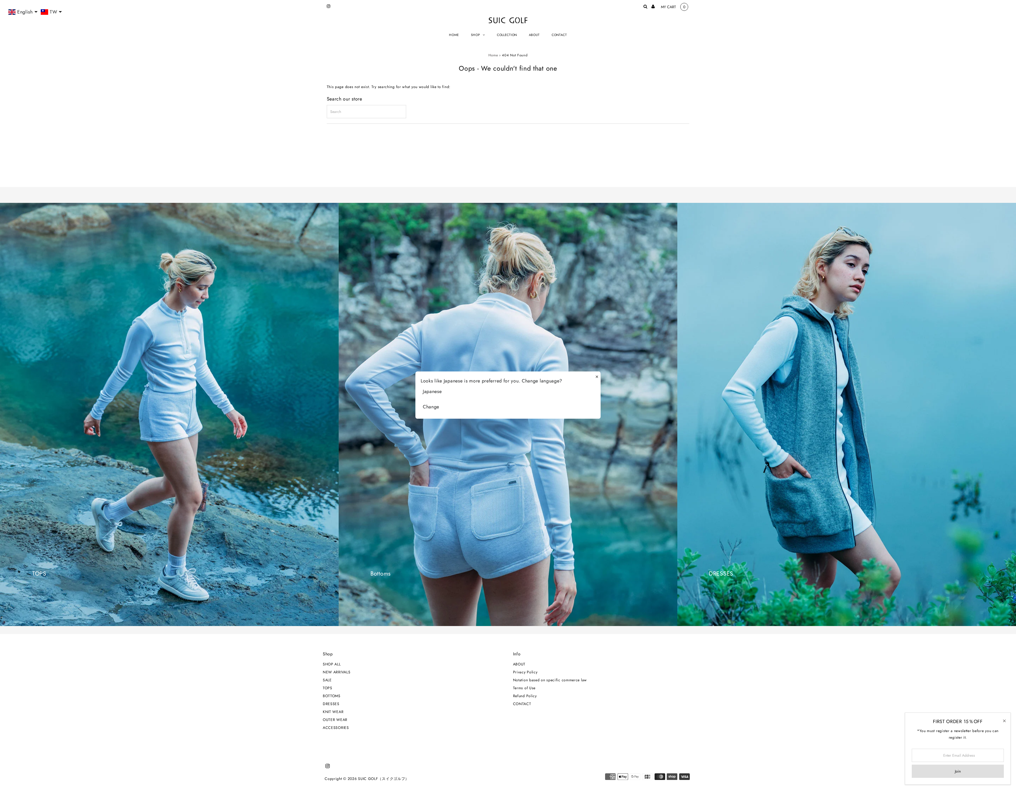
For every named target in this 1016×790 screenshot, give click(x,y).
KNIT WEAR (333, 711)
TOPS (327, 688)
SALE (327, 680)
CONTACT (522, 703)
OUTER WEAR (335, 719)
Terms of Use (524, 688)
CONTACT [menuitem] (559, 35)
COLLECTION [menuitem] (507, 35)
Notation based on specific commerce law (550, 680)
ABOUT (519, 664)
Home (493, 55)
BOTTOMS (332, 695)
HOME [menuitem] (454, 35)
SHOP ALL (332, 664)
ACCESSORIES (336, 727)
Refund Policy (525, 695)
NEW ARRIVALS (336, 672)
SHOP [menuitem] (475, 35)
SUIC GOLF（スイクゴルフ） (383, 778)
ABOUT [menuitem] (534, 35)
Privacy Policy (525, 672)
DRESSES (331, 703)
